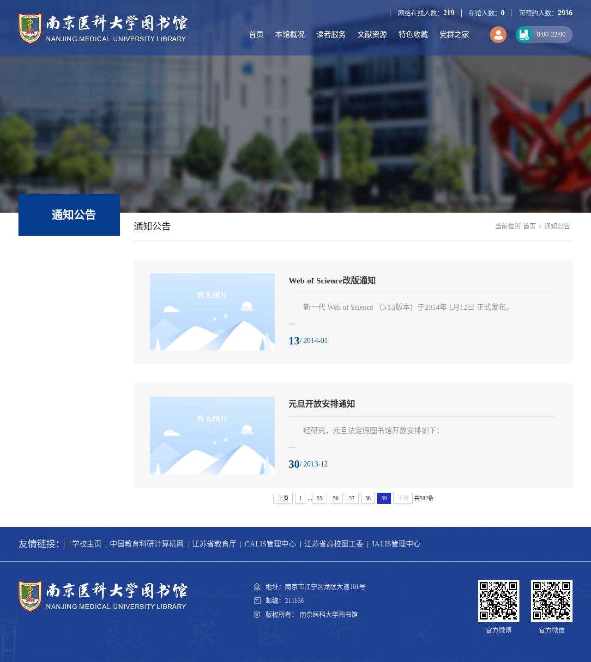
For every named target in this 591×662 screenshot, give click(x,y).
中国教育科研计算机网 (147, 544)
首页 (256, 34)
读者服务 (331, 34)
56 (335, 498)
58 (368, 498)
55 (319, 498)
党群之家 (454, 34)
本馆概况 (290, 34)
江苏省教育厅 (214, 544)
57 (352, 498)
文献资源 (372, 34)
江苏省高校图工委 (333, 544)
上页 (283, 498)
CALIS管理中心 (270, 544)
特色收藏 (413, 34)
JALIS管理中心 (396, 544)
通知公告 (557, 226)
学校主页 (87, 544)
